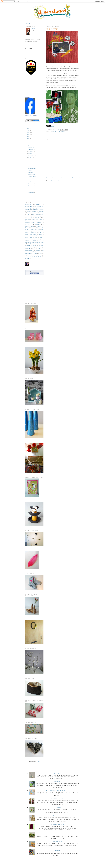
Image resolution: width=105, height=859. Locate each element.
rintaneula (41, 245)
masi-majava (57, 807)
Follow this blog (34, 273)
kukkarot (39, 226)
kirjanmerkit (40, 221)
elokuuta (30, 153)
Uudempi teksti (49, 177)
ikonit (42, 214)
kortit (27, 224)
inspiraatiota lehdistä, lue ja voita (57, 790)
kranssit (26, 226)
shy (35, 247)
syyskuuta (30, 151)
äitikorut (27, 258)
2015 (28, 132)
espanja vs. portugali (32, 162)
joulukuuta (31, 145)
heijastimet (41, 211)
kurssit (26, 227)
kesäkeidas (57, 782)
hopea (28, 214)
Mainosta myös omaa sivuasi (31, 115)
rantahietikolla (31, 179)
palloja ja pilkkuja (32, 176)
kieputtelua (27, 221)
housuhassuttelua (57, 824)
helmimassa (29, 212)
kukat (32, 226)
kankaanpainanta (40, 216)
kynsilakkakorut (33, 229)
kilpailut (33, 221)
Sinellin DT (40, 247)
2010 (28, 143)
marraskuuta (31, 147)
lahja (42, 229)
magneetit (40, 234)
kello (33, 219)
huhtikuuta (31, 186)
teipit (28, 251)
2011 (28, 141)
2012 (28, 139)
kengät (37, 219)
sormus (34, 248)
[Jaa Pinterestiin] (67, 130)
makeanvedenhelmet (30, 235)
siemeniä (30, 170)
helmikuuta (31, 190)
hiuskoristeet (41, 212)
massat (26, 237)
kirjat (33, 222)
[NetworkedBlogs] (34, 271)
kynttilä (38, 229)
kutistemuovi (34, 227)
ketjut (41, 219)
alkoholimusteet (28, 204)
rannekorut (27, 245)
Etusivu (28, 23)
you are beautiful (32, 174)
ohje (40, 239)
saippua (28, 247)
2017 (28, 128)
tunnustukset (28, 253)
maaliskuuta (31, 188)
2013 (28, 136)
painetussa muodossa (29, 242)
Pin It (52, 126)
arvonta (38, 204)
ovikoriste (40, 240)
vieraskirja (34, 255)
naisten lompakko (57, 799)
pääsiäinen (40, 243)
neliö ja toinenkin (57, 833)
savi (33, 247)
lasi (33, 231)
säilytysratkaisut (37, 250)
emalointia (30, 172)
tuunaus (35, 253)
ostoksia (34, 240)
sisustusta (27, 248)
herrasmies (30, 164)
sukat (39, 248)
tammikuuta (31, 192)
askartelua (28, 206)
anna (33, 28)
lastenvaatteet (39, 231)
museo (36, 237)
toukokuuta (31, 183)
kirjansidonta (27, 222)
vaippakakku (27, 255)
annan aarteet (28, 97)
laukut (39, 232)
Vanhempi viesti (76, 177)
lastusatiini (27, 232)
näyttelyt (35, 239)
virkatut (40, 255)
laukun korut (33, 232)
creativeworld (28, 209)
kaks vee (57, 850)
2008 (28, 197)
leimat (26, 234)
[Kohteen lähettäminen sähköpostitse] (61, 130)
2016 (28, 130)
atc (42, 206)
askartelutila (39, 206)
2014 (28, 134)
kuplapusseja (57, 841)
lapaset (29, 231)
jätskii (29, 166)
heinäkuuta (31, 155)
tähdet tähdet (57, 816)
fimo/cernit (41, 209)
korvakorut (37, 224)
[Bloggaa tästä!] (63, 130)
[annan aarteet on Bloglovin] (32, 121)
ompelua (27, 240)
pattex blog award (39, 242)
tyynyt (41, 253)
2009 (28, 195)
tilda (33, 252)
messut (31, 237)
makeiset (40, 235)
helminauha (35, 212)
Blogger (38, 761)
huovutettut (38, 214)
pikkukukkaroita (32, 168)
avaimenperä (29, 208)
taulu (42, 250)
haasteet (34, 211)
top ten (39, 251)
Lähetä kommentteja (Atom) (55, 180)
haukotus (30, 159)
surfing (29, 181)
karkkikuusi (30, 217)
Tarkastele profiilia (36, 32)
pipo (35, 243)
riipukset (35, 245)
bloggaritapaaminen (38, 208)
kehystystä (27, 219)
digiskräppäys (56, 131)
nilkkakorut (30, 239)
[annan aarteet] (30, 113)
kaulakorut (37, 217)
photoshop (64, 131)
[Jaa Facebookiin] (66, 130)
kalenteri (34, 216)
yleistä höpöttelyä (36, 256)
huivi (33, 214)
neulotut (41, 237)
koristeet (39, 222)
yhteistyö (27, 256)
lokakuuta (30, 149)
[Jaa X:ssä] (64, 130)
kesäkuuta (30, 157)
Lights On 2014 (33, 234)
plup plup (57, 773)
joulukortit (29, 216)
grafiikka (28, 211)
